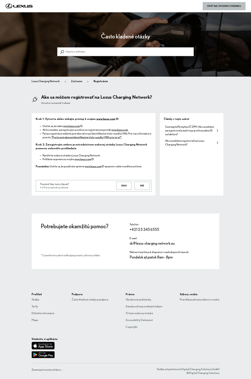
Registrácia (101, 81)
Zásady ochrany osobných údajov (144, 306)
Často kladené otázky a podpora (90, 299)
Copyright (131, 327)
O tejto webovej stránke (139, 313)
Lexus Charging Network (46, 81)
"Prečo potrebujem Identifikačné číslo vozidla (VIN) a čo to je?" (86, 137)
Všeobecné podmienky (138, 299)
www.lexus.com (105, 119)
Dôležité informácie (43, 313)
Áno (124, 186)
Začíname (76, 81)
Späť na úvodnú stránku (224, 6)
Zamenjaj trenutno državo (46, 369)
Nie (142, 186)
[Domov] (19, 6)
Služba (35, 299)
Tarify (35, 306)
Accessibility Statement (139, 320)
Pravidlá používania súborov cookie (199, 299)
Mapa (35, 320)
